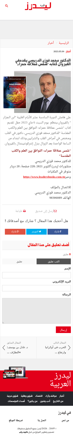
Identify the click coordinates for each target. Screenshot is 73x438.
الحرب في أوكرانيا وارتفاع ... (55, 347)
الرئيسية (64, 43)
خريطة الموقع (16, 420)
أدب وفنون (45, 401)
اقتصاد (39, 396)
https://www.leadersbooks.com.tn (44, 177)
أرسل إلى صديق (44, 211)
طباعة (19, 211)
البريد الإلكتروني (62, 281)
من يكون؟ (32, 401)
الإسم (67, 268)
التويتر (35, 232)
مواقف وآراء (51, 396)
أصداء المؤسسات (16, 401)
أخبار (51, 43)
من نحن (65, 420)
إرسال (63, 330)
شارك (57, 232)
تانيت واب (23, 432)
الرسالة (66, 294)
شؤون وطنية (27, 396)
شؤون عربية (12, 396)
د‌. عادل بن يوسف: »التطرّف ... (17, 347)
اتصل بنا (42, 420)
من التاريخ (58, 401)
